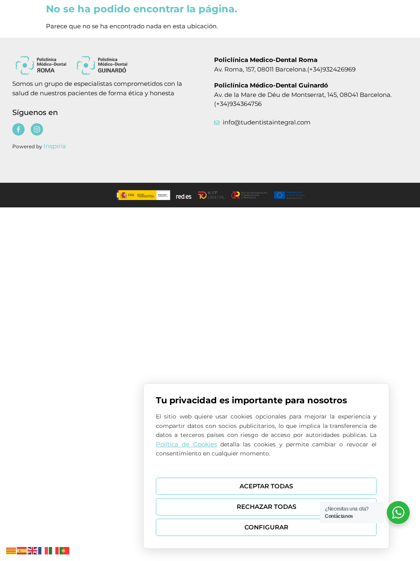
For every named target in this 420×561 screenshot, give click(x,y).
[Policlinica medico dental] (99, 65)
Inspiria (54, 146)
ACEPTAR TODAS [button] (266, 486)
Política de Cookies (186, 444)
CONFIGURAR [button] (266, 527)
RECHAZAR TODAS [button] (266, 506)
